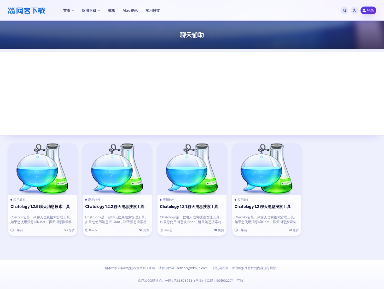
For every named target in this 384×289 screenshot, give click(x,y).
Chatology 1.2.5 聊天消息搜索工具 (40, 206)
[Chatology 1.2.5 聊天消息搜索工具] (42, 169)
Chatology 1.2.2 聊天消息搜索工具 (114, 206)
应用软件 (19, 200)
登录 (370, 10)
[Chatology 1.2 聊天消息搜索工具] (266, 169)
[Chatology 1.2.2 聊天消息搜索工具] (117, 169)
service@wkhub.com (192, 268)
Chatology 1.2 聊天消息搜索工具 (262, 206)
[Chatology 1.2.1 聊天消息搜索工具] (192, 169)
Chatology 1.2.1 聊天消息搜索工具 (189, 206)
